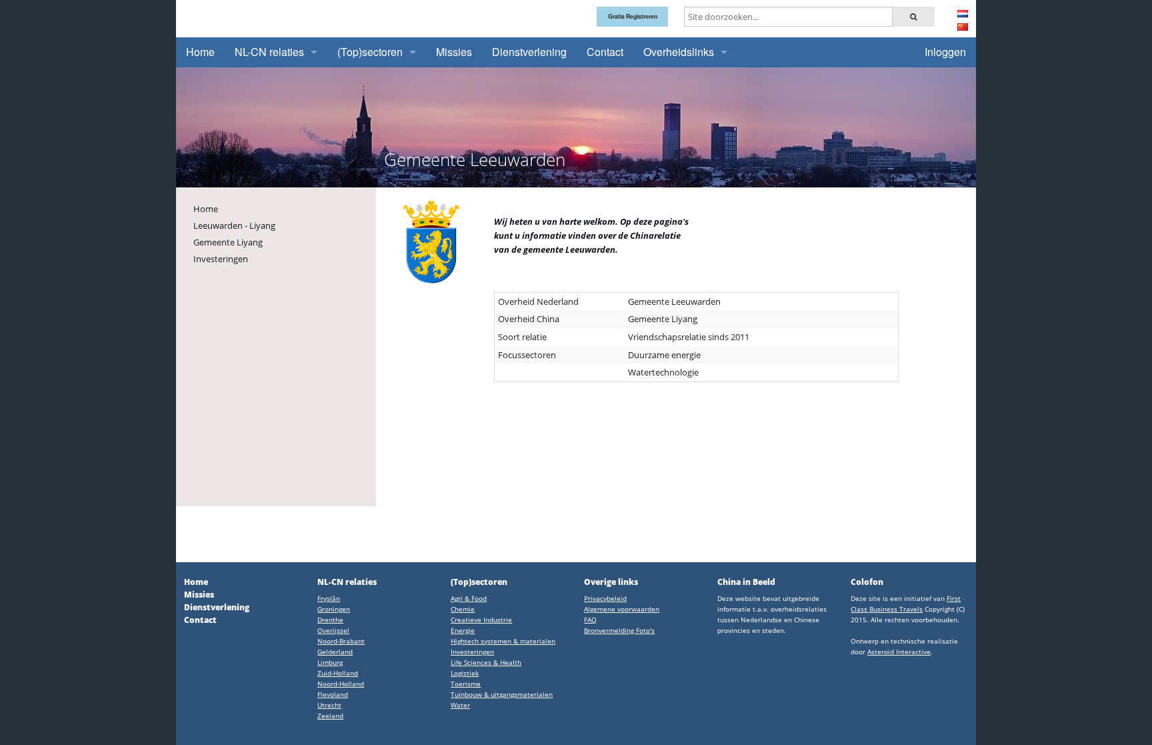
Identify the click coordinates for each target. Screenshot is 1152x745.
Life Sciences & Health (486, 662)
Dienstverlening (529, 51)
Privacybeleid (605, 598)
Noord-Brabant (341, 641)
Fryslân (328, 598)
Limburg (330, 662)
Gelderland (335, 651)
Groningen (333, 609)
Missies (454, 51)
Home (200, 51)
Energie (463, 630)
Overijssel (333, 630)
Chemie (463, 609)
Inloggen (945, 51)
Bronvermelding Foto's (619, 630)
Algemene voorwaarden (621, 609)
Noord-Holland (340, 683)
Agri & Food (469, 598)
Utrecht (329, 705)
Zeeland (330, 715)
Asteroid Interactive (899, 651)
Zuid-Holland (337, 673)
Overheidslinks (678, 51)
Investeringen (220, 259)
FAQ (590, 619)
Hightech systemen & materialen (503, 641)
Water (460, 705)
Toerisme (466, 683)
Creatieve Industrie (481, 619)
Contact (605, 51)
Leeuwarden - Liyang (234, 225)
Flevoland (332, 694)
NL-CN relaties (269, 51)
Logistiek (465, 673)
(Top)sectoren (370, 51)
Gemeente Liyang (228, 242)
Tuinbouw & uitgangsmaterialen (502, 694)
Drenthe (330, 619)
